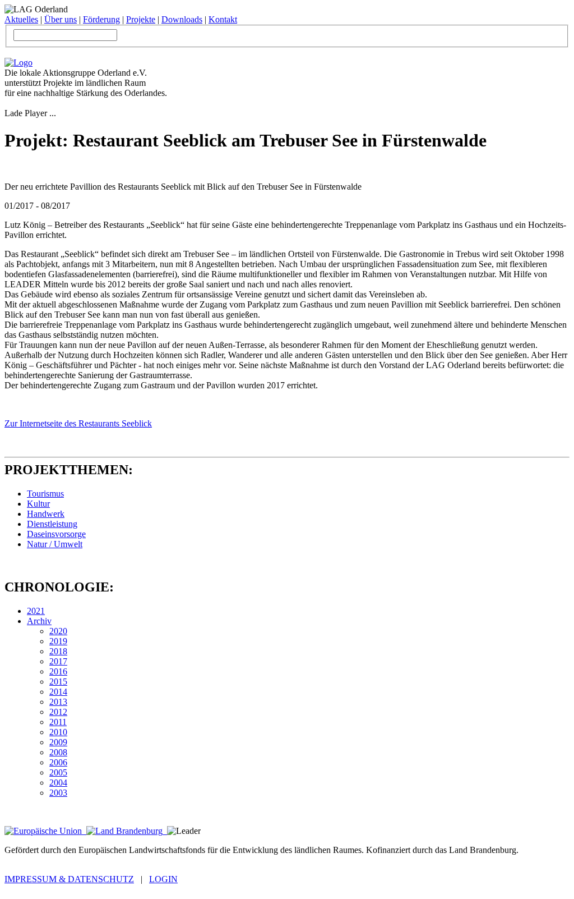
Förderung (101, 19)
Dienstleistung (52, 524)
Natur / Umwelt (54, 544)
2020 (58, 631)
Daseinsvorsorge (56, 534)
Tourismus (45, 493)
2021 (36, 611)
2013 (58, 702)
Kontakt (223, 19)
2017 (58, 661)
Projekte (140, 19)
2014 (58, 691)
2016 (58, 671)
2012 (58, 712)
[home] (18, 62)
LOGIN (163, 879)
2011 (58, 722)
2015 (58, 681)
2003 (58, 792)
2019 (58, 641)
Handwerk (45, 514)
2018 (58, 651)
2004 (58, 782)
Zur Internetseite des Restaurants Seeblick (78, 423)
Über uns (60, 19)
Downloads (181, 19)
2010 (58, 732)
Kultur (38, 503)
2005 (58, 772)
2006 (58, 762)
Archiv (39, 621)
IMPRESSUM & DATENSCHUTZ (69, 879)
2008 (58, 752)
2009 (58, 742)
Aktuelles (21, 19)
